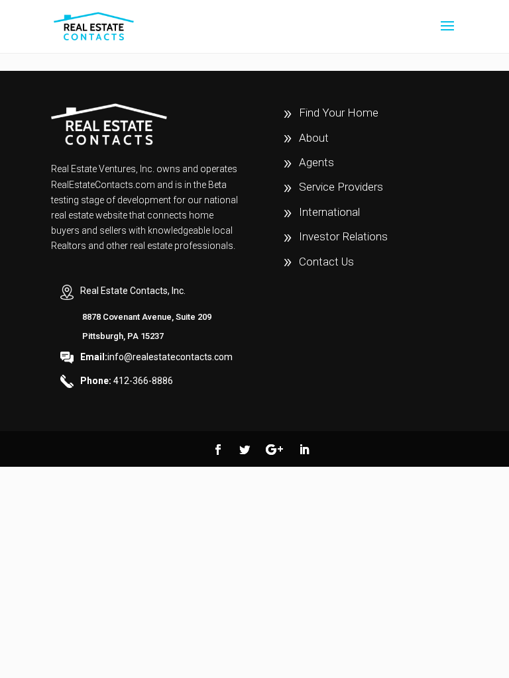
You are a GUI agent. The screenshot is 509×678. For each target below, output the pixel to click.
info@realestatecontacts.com (156, 357)
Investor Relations (343, 236)
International (329, 211)
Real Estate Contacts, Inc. (133, 290)
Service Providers (341, 186)
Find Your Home (338, 112)
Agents (316, 162)
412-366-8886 (126, 380)
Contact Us (326, 261)
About (314, 137)
